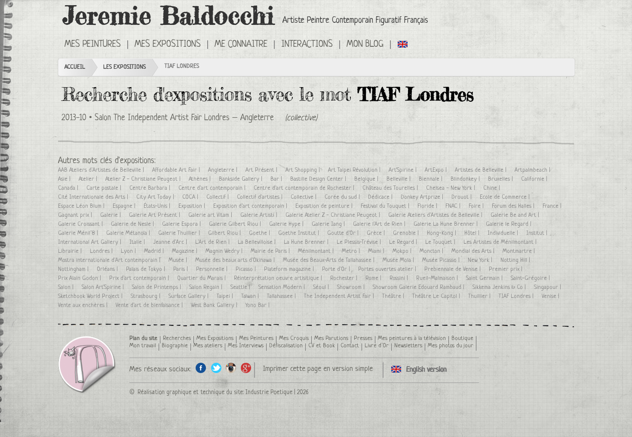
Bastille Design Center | (319, 179)
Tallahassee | (282, 296)
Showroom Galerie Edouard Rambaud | (419, 287)
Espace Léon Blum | (82, 206)
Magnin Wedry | (225, 251)
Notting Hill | (516, 260)
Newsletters (408, 346)
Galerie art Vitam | (211, 215)
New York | (481, 260)
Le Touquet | (441, 242)
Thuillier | (480, 296)
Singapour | (548, 287)
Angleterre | (223, 170)
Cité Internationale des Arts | (94, 197)
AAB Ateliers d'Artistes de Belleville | (102, 170)
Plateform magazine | (290, 269)
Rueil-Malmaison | (438, 278)
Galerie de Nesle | (133, 224)
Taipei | (226, 296)
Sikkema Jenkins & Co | (500, 287)
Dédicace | (381, 197)
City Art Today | (156, 197)
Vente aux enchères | (83, 305)
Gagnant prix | (76, 215)
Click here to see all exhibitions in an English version (403, 43)
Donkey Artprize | (423, 197)
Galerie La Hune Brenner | (446, 224)
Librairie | (70, 251)
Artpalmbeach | (533, 170)
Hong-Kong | (442, 233)
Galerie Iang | (329, 224)
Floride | (428, 206)
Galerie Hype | (287, 224)
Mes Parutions (331, 338)
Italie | (138, 242)
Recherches (177, 338)
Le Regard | (404, 242)
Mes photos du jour (450, 346)
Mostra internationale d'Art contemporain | (110, 260)
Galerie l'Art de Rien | (380, 224)
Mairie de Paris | (271, 251)
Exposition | (192, 206)
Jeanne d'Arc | (171, 242)
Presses (363, 338)
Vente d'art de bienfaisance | (150, 305)
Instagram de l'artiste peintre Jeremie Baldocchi (231, 367)
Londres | (102, 251)
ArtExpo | (436, 170)
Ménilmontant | (316, 251)
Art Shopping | (303, 170)
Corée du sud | (343, 197)
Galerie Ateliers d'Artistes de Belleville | (436, 215)
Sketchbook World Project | (91, 296)
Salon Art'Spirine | (104, 287)
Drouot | (462, 197)
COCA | (191, 197)
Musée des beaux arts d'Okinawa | (235, 260)
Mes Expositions (214, 338)
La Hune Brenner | (307, 242)
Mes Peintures (256, 338)
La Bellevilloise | (257, 242)
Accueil (74, 67)
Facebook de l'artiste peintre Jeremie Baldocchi (201, 367)
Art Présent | (262, 170)
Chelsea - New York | (451, 188)
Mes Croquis (294, 338)
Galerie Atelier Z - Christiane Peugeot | (333, 215)
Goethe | (260, 233)
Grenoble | (406, 233)
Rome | (374, 278)
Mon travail (142, 346)
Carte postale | (104, 188)
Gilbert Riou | (225, 233)
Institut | (537, 233)
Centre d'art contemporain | (212, 188)
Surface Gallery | (189, 296)
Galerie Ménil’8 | (79, 233)
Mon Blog (365, 44)
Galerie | (111, 215)
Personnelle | (212, 269)
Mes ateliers (207, 346)
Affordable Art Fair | (177, 170)
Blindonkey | (466, 179)
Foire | (477, 206)
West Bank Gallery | (215, 305)
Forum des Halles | (514, 206)
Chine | (492, 188)
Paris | (181, 269)
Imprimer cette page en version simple (318, 369)
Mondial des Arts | (473, 251)
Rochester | (344, 278)
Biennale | (431, 179)
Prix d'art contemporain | (140, 278)
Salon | (66, 287)
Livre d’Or (377, 346)
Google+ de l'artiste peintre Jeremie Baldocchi (246, 367)
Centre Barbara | (150, 188)
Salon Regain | (206, 287)
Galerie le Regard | (509, 224)
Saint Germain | (485, 278)
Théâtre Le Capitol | (437, 296)
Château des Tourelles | (391, 188)
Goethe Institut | (299, 233)
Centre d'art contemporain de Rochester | (305, 188)
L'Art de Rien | (213, 242)
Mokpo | (403, 251)
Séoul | (322, 287)
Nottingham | (74, 269)
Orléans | (108, 269)
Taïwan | (251, 296)
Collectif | (218, 197)
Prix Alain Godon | (80, 278)
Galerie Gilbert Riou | (236, 224)
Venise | (551, 296)
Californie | (535, 179)
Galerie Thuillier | (180, 233)
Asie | (65, 179)
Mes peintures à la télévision (412, 338)
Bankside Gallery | (241, 179)
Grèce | (377, 233)
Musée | (179, 260)
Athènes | (200, 179)
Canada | (69, 188)
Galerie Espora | (182, 224)
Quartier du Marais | (202, 278)
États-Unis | (158, 206)
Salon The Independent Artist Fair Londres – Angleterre (184, 118)
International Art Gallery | (90, 242)
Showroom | (351, 287)
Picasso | (247, 269)
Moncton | (432, 251)
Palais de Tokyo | (146, 269)
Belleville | (399, 179)
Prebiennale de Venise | (453, 269)
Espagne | (125, 206)
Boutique (462, 338)
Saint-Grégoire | (531, 278)
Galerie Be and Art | (516, 215)
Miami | (377, 251)
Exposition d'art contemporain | (251, 206)
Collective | (304, 197)
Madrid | (155, 251)
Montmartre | (520, 251)
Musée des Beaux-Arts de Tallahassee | (329, 260)
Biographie (175, 346)
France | (553, 206)
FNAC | (453, 206)
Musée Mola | (399, 260)
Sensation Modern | (282, 287)
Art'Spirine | (403, 170)
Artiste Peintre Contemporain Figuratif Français (355, 20)
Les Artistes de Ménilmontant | (500, 242)
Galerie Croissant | (81, 224)
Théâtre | (394, 296)
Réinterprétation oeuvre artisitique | (279, 278)
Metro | (352, 251)
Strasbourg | (146, 296)
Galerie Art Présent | (155, 215)
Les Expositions (124, 67)
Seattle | (241, 287)
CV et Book (321, 346)
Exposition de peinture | (324, 206)
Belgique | (367, 179)
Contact (350, 346)
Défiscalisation (286, 346)
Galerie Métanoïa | (129, 233)
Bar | (277, 179)
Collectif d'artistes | (260, 197)
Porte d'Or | (337, 269)
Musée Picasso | (441, 260)
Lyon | (129, 251)
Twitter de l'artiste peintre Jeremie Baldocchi (216, 367)
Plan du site (143, 338)
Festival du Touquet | (386, 206)
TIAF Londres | (517, 296)
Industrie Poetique (268, 392)
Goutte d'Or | (343, 233)
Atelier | (89, 179)
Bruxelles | (501, 179)
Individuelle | (504, 233)
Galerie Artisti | (259, 215)
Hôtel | (472, 233)
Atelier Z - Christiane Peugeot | (143, 179)
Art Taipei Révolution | (355, 170)
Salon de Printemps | (157, 287)
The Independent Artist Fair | (340, 296)
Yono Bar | (258, 305)
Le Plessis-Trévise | (360, 242)
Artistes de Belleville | (481, 170)
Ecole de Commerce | (505, 197)
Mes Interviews (246, 346)
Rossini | (400, 278)
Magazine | (185, 251)
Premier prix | (506, 269)
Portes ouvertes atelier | (388, 269)
